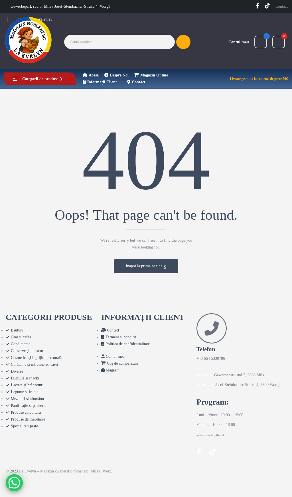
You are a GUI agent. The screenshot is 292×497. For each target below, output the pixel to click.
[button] (278, 42)
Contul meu (238, 42)
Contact (281, 6)
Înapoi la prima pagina (144, 266)
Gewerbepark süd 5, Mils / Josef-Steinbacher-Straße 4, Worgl (60, 6)
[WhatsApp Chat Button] (14, 482)
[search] (183, 42)
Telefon (205, 349)
